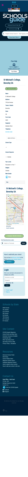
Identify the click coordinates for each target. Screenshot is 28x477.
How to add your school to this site (11, 366)
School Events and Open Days (10, 334)
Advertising (5, 357)
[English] (9, 9)
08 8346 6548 (8, 132)
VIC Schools (6, 309)
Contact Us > (6, 385)
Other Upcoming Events (8, 340)
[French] (11, 9)
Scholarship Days (7, 338)
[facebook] (13, 2)
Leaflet (9, 223)
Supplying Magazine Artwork (9, 362)
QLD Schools (6, 311)
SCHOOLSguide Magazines (9, 332)
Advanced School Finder (13, 25)
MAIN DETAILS (11, 138)
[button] (14, 208)
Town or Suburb (9, 105)
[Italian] (15, 9)
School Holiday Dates (8, 358)
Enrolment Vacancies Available (10, 336)
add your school (16, 257)
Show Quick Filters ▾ (14, 37)
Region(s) (7, 123)
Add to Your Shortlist (11, 88)
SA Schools (5, 315)
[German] (13, 9)
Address (7, 99)
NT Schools (5, 321)
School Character (9, 152)
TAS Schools (6, 317)
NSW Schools (6, 307)
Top (6, 411)
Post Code (8, 117)
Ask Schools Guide (13, 29)
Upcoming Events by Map (9, 341)
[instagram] (15, 2)
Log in (7, 285)
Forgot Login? (9, 290)
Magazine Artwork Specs (9, 360)
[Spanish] (19, 9)
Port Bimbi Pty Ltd (14, 401)
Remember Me (9, 283)
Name (6, 93)
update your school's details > (15, 259)
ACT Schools (6, 319)
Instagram (6, 391)
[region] (14, 49)
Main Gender (8, 173)
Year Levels (8, 162)
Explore (23, 243)
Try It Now (14, 71)
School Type (8, 142)
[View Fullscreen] (8, 202)
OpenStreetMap (15, 223)
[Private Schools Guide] (15, 17)
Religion (7, 167)
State (6, 111)
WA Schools (5, 313)
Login (14, 6)
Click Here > (9, 261)
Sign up (8, 292)
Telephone (7, 129)
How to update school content (10, 364)
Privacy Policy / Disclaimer (9, 343)
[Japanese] (17, 9)
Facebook (6, 389)
